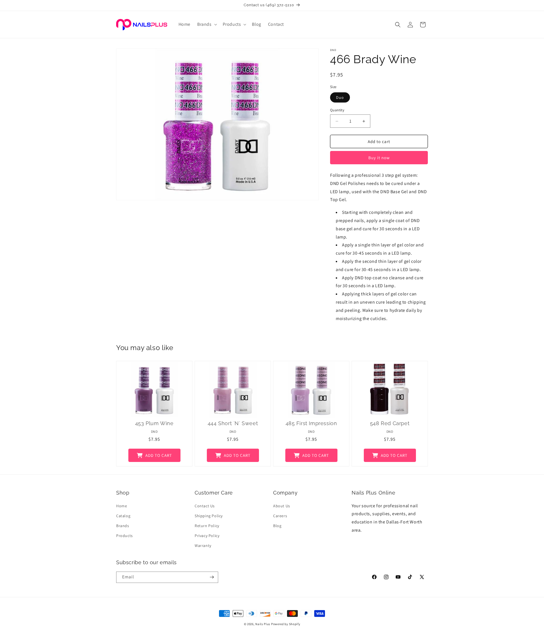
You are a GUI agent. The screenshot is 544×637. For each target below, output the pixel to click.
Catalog (123, 515)
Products (124, 535)
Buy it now (379, 157)
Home (121, 505)
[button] (206, 24)
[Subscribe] (211, 577)
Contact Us (205, 505)
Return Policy (207, 525)
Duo (340, 97)
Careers (280, 515)
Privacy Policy (207, 535)
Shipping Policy (209, 515)
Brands (122, 525)
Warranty (203, 545)
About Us (281, 505)
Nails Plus (262, 624)
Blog (277, 525)
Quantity (337, 110)
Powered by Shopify (285, 624)
